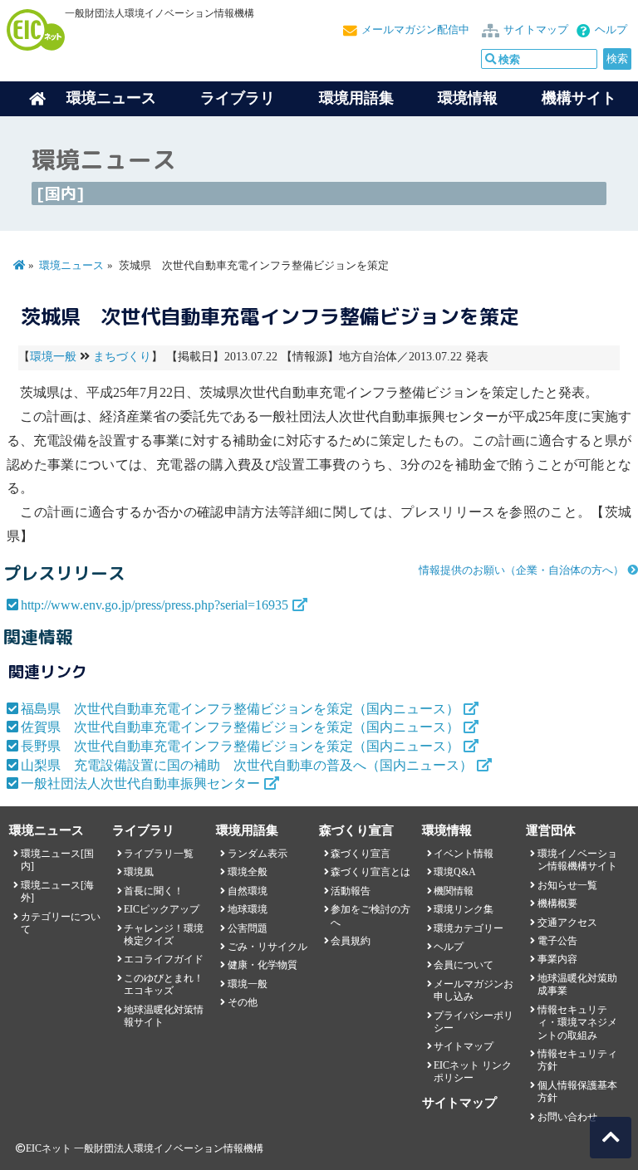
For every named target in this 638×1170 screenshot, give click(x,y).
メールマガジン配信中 (415, 30)
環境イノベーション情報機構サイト (577, 860)
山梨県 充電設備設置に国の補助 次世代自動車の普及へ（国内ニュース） (247, 765)
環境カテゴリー (468, 928)
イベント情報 (463, 853)
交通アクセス (567, 922)
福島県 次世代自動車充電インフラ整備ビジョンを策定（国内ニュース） (240, 709)
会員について (463, 965)
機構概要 (557, 903)
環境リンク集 (463, 909)
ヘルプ (611, 30)
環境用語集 (356, 98)
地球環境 (247, 909)
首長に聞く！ (154, 891)
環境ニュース (71, 266)
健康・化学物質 (262, 965)
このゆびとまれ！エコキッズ (164, 984)
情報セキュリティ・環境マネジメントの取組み (577, 1022)
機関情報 (454, 891)
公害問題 (247, 928)
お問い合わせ (567, 1117)
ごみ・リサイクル (267, 946)
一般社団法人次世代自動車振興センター (140, 783)
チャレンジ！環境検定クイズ (164, 935)
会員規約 (351, 941)
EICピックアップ (161, 909)
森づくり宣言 (360, 853)
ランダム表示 (257, 853)
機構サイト (579, 98)
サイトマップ (535, 30)
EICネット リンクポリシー (473, 1072)
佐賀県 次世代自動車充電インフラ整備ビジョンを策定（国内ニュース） (240, 727)
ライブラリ (237, 98)
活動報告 (351, 891)
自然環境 (247, 891)
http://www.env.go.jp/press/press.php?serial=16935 (154, 605)
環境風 (139, 872)
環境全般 (247, 872)
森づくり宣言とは (370, 872)
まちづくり (122, 356)
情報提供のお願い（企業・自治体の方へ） (521, 570)
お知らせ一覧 (567, 885)
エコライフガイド (164, 959)
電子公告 (557, 941)
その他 (243, 1002)
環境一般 (53, 356)
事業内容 (557, 959)
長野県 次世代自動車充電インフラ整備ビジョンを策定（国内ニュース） (240, 746)
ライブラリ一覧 (159, 853)
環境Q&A (455, 872)
